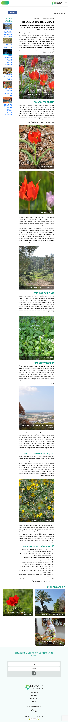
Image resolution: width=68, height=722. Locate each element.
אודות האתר (34, 692)
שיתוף (12, 13)
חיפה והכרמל (36, 18)
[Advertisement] (58, 43)
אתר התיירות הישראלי (48, 18)
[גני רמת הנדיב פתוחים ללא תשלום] (50, 603)
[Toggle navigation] (65, 3)
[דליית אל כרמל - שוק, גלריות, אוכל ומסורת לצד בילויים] (50, 632)
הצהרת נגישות (34, 698)
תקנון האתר (34, 695)
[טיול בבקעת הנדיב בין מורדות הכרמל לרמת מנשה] (18, 603)
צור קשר (34, 701)
